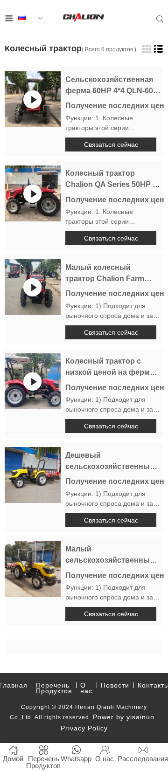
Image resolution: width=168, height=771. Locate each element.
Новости (115, 685)
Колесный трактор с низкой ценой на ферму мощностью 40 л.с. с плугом (109, 367)
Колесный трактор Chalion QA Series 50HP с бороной (111, 179)
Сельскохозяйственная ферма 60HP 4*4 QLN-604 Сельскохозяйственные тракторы (111, 86)
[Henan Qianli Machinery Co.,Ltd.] (84, 19)
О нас (86, 688)
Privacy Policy (84, 728)
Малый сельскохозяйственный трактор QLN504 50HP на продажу (111, 555)
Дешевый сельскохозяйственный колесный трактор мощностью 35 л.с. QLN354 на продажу (109, 461)
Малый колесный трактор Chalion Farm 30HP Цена (104, 273)
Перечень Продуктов (54, 688)
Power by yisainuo (123, 717)
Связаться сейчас (111, 144)
